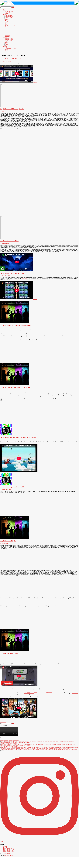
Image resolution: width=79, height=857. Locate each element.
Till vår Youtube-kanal (9, 11)
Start (3, 9)
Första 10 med (7, 12)
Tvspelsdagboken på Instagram (8, 849)
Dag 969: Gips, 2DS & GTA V (9, 653)
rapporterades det (49, 692)
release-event (36, 694)
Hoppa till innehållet (4, 0)
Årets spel (7, 26)
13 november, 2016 (4, 61)
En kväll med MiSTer (9, 16)
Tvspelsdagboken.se (7, 853)
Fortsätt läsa (35, 82)
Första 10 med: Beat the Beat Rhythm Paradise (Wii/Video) (18, 437)
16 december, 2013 (3, 439)
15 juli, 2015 (2, 111)
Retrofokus (5, 14)
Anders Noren (6, 855)
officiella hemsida (75, 693)
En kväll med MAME (9, 15)
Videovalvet (7, 13)
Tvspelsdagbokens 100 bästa (10, 25)
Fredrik (9, 61)
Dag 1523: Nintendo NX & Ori (9, 241)
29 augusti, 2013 (3, 655)
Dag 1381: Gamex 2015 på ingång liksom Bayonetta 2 (16, 325)
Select (4, 29)
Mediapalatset (5, 846)
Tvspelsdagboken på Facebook (8, 848)
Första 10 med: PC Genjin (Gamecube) (12, 273)
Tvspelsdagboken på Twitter (8, 850)
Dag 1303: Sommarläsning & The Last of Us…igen (15, 387)
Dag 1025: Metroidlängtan (8, 541)
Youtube (4, 10)
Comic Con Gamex (53, 329)
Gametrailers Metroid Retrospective (42, 599)
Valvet (6, 28)
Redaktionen (9, 655)
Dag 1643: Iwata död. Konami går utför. (12, 109)
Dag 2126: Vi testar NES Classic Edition (12, 58)
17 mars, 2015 (3, 243)
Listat (6, 18)
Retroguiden (5, 847)
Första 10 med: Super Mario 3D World (12, 487)
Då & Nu (7, 21)
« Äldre (3, 722)
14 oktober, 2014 (3, 327)
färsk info (35, 692)
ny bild (28, 692)
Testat (6, 24)
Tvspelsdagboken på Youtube (8, 851)
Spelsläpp (7, 27)
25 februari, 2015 (3, 275)
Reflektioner (5, 23)
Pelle (7, 111)
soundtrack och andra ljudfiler (29, 693)
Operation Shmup (8, 17)
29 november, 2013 (4, 489)
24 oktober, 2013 (3, 543)
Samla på (6, 22)
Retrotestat (7, 19)
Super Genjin (24, 278)
